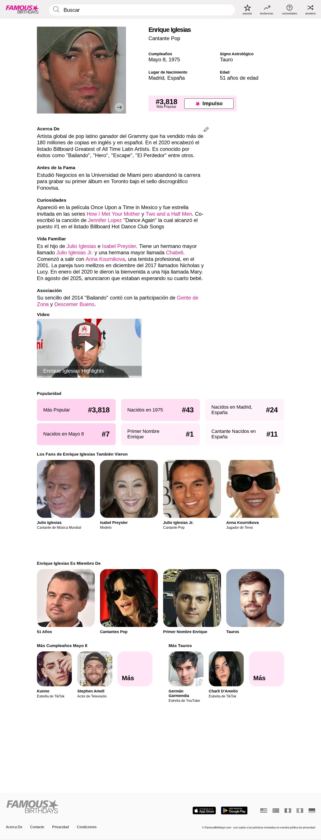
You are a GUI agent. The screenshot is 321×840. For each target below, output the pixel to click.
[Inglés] (263, 810)
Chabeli (174, 252)
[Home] (82, 806)
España (176, 78)
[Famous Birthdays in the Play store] (234, 810)
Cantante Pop (164, 38)
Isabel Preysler (119, 246)
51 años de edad (239, 78)
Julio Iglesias (81, 246)
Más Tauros (180, 645)
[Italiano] (300, 810)
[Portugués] (276, 810)
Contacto (37, 827)
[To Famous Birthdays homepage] (22, 9)
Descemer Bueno (74, 304)
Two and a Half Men (169, 214)
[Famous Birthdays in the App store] (204, 810)
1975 (174, 59)
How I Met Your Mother (113, 214)
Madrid (156, 78)
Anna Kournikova (105, 259)
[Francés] (288, 810)
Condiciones (87, 827)
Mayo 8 (157, 59)
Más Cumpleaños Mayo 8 (62, 645)
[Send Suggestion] (206, 130)
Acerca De (14, 827)
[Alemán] (312, 810)
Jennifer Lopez (105, 220)
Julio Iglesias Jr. (74, 252)
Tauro (226, 59)
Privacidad (60, 827)
